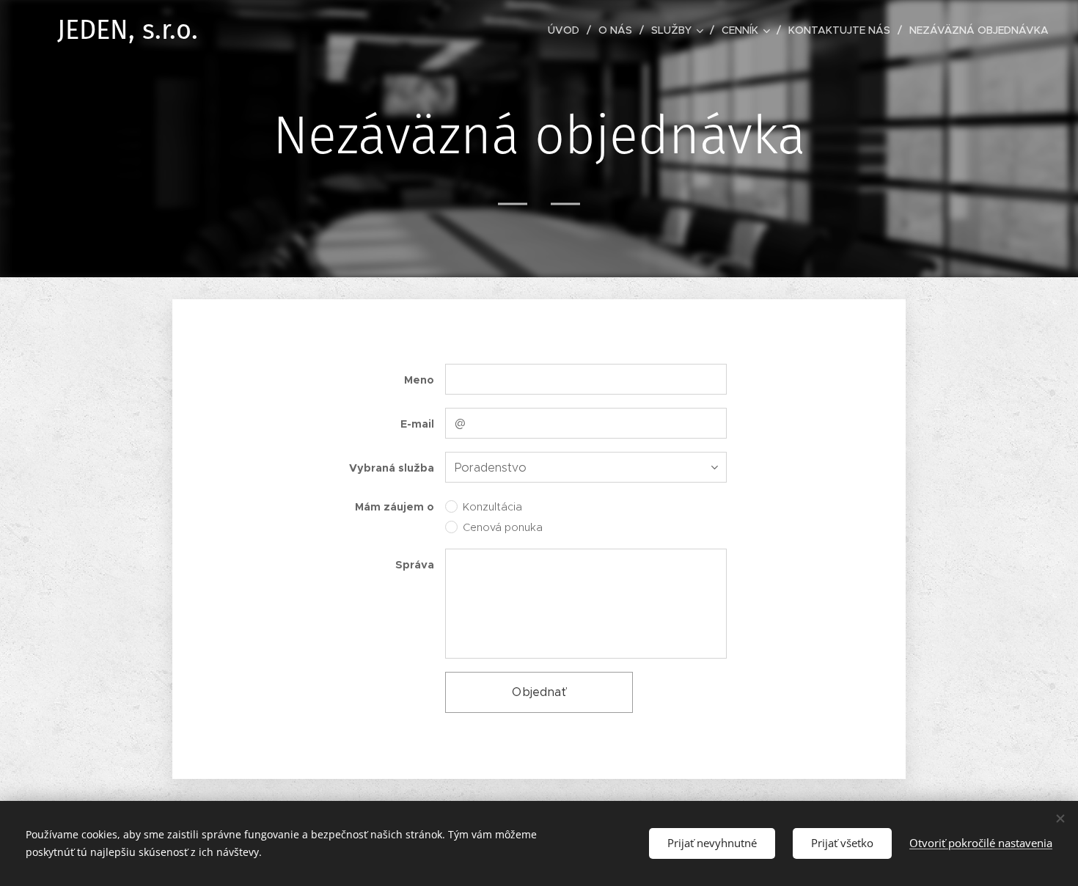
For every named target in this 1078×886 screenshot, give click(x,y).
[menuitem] (567, 30)
